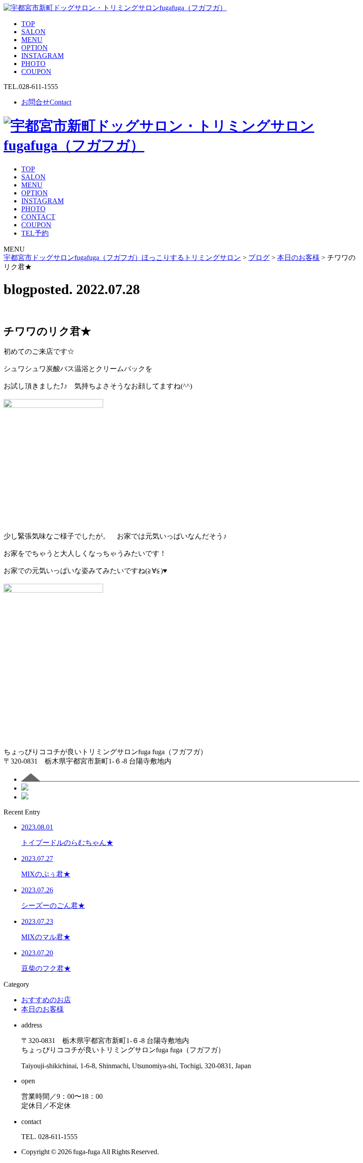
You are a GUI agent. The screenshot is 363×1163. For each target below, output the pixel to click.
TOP (28, 23)
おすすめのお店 (46, 1000)
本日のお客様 (42, 1009)
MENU (31, 39)
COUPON (36, 71)
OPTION (34, 47)
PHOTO (33, 63)
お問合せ (46, 102)
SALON (33, 31)
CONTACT (38, 217)
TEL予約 (35, 233)
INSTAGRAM (42, 55)
